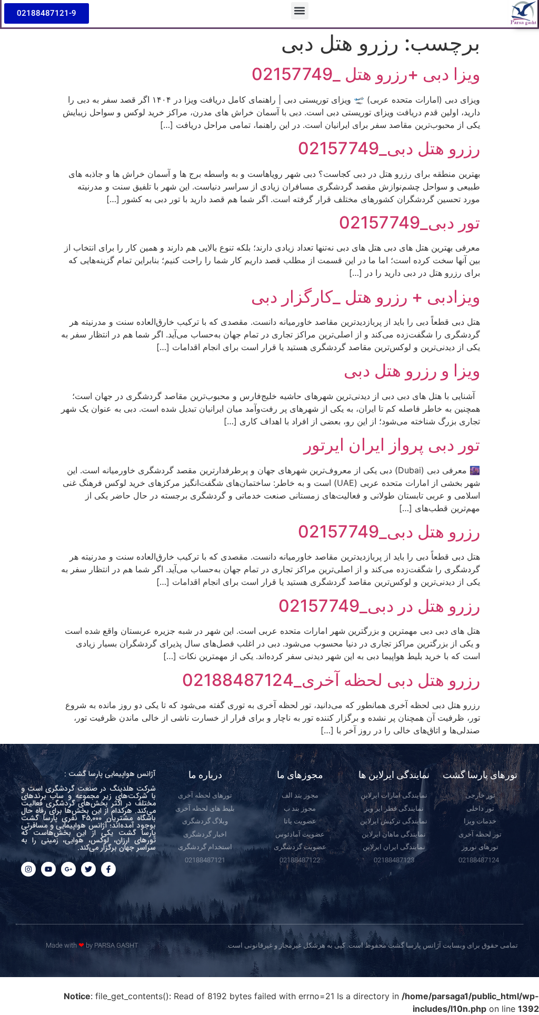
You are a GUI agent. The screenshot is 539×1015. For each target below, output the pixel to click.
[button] (299, 10)
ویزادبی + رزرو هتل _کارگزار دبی (365, 296)
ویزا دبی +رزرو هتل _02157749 (366, 74)
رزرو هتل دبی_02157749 (389, 148)
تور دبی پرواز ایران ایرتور (392, 444)
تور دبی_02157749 (409, 222)
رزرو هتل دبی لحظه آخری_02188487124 (331, 680)
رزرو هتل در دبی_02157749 (379, 605)
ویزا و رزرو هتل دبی (412, 370)
